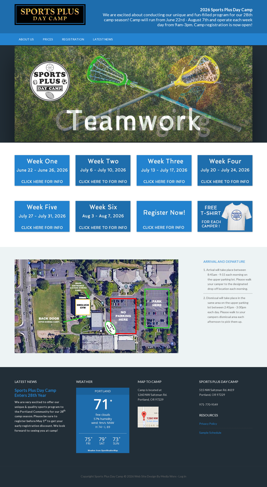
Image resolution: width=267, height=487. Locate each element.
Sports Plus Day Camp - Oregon (50, 14)
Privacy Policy (208, 423)
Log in (182, 476)
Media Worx (168, 476)
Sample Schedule (210, 432)
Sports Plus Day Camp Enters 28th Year (35, 393)
